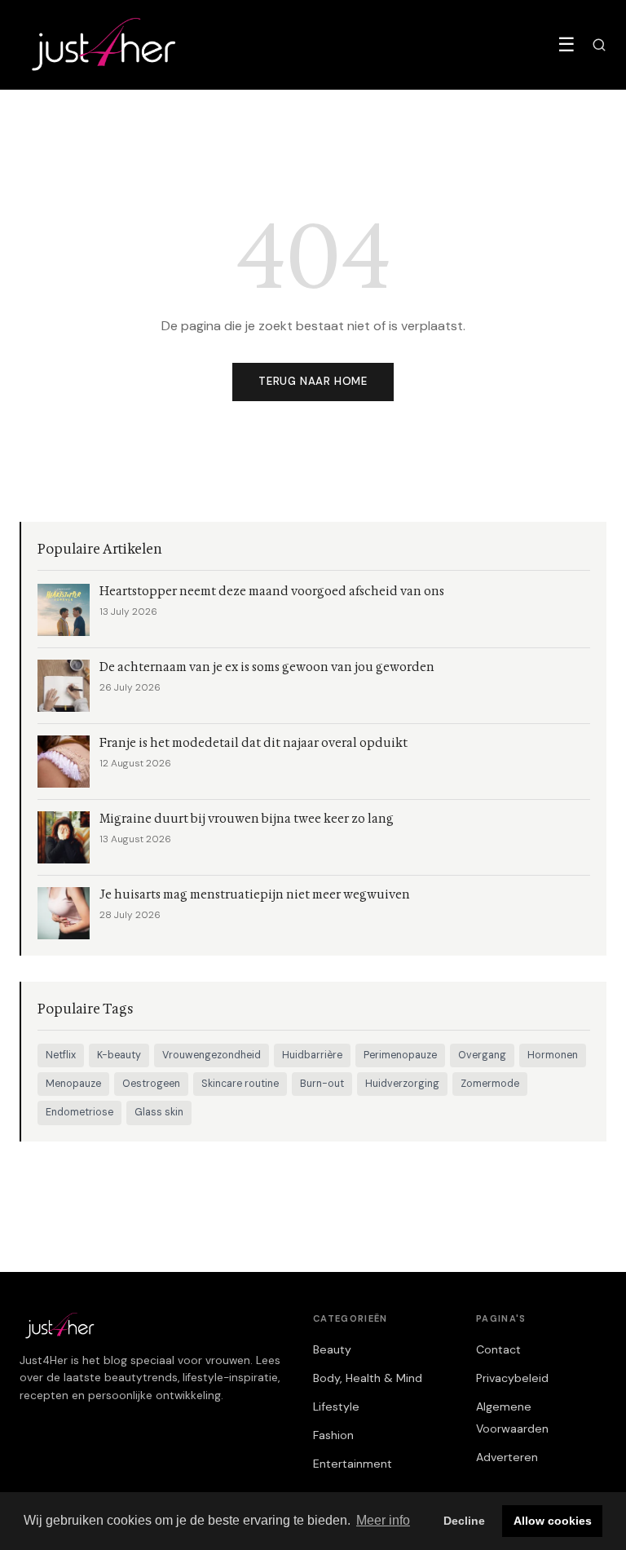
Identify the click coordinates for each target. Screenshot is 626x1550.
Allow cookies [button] (553, 1520)
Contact (498, 1349)
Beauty (332, 1349)
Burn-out (322, 1083)
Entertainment (352, 1463)
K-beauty (119, 1055)
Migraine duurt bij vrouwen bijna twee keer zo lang (246, 819)
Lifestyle (336, 1406)
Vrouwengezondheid (211, 1055)
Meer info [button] (383, 1520)
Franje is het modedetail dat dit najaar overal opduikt (253, 743)
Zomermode (490, 1083)
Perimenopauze (400, 1055)
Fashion (333, 1435)
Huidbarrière (312, 1055)
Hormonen (552, 1055)
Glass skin (158, 1112)
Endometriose (79, 1112)
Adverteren (507, 1457)
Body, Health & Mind (367, 1378)
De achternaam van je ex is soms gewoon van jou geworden (266, 667)
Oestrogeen (151, 1083)
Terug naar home (313, 381)
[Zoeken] (599, 45)
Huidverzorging (402, 1083)
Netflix (61, 1055)
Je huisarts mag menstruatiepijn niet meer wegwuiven (254, 895)
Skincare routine (240, 1083)
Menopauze (73, 1083)
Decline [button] (464, 1520)
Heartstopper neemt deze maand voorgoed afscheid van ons (271, 591)
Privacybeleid (512, 1378)
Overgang (482, 1055)
